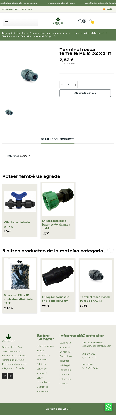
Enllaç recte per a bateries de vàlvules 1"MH (56, 224)
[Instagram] (4, 376)
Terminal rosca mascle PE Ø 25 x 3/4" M (95, 298)
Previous (105, 250)
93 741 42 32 (27, 9)
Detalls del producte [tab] (57, 139)
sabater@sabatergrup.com (96, 346)
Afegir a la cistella (85, 93)
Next (111, 250)
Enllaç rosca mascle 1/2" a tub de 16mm (55, 298)
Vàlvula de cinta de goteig (17, 224)
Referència (13, 156)
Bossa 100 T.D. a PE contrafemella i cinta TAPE (18, 299)
